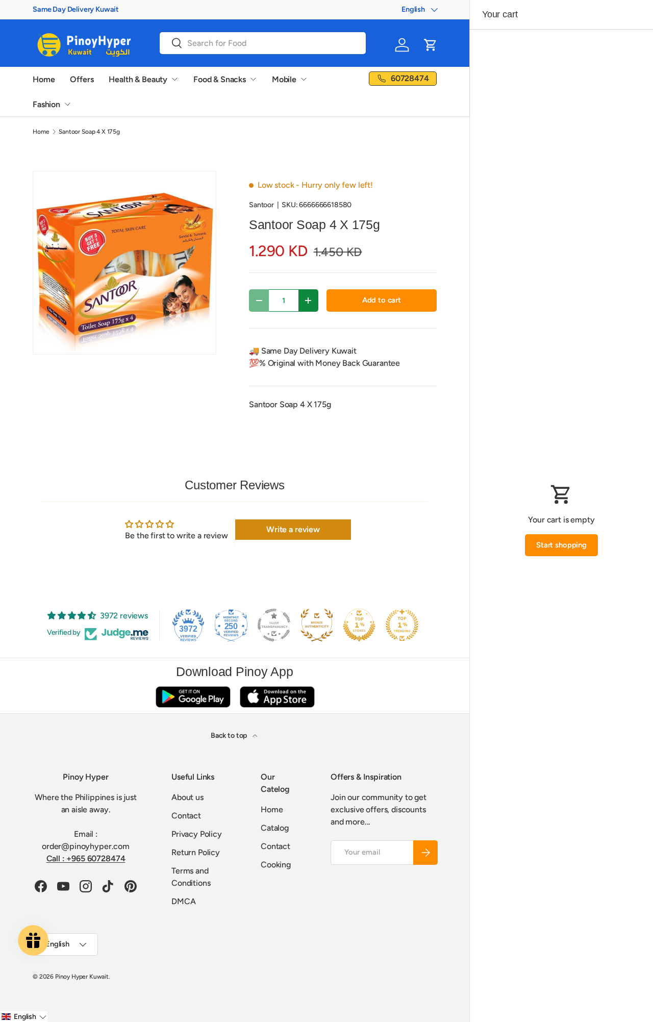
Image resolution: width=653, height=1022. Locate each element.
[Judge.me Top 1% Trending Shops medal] (402, 625)
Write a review (293, 529)
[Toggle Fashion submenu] (67, 104)
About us (187, 797)
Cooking (276, 864)
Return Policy (195, 852)
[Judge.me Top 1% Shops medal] (359, 625)
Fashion (46, 104)
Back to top (229, 735)
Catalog (275, 828)
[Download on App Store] (277, 696)
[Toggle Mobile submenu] (303, 79)
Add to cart (381, 300)
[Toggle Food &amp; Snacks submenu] (253, 79)
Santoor (261, 205)
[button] (430, 45)
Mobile (284, 79)
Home (44, 79)
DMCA (183, 901)
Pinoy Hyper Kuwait (82, 976)
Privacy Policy (196, 834)
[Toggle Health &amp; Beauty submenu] (174, 79)
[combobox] (263, 43)
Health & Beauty (138, 79)
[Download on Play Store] (193, 696)
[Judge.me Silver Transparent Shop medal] (274, 625)
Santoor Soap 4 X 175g (89, 132)
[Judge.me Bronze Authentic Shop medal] (316, 625)
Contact (186, 815)
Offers (81, 79)
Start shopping (561, 545)
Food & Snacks (219, 79)
